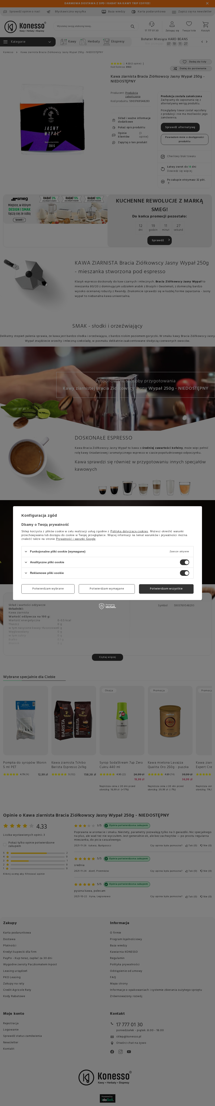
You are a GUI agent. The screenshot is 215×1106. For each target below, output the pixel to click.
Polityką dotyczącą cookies (129, 531)
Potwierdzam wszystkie (166, 588)
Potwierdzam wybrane (48, 588)
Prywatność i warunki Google (76, 538)
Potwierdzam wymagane (107, 588)
